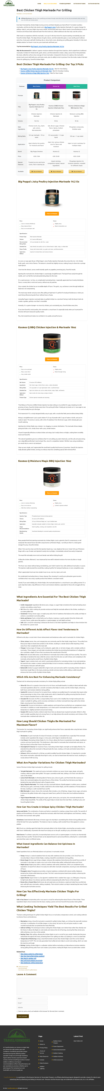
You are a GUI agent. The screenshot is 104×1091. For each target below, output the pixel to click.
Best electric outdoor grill (28, 958)
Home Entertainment (59, 1049)
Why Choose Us (44, 1056)
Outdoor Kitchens (79, 3)
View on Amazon (52, 213)
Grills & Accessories (50, 3)
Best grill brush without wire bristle (31, 960)
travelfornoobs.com (12, 1088)
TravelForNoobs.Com (10, 1077)
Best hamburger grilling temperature (32, 962)
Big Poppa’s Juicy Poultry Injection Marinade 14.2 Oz (47, 46)
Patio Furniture (44, 1063)
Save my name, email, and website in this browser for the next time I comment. (41, 1011)
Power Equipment (65, 3)
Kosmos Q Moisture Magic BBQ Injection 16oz (35, 73)
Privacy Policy (43, 1047)
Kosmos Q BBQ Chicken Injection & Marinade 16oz (36, 71)
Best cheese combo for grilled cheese (32, 954)
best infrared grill (22, 968)
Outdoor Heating (93, 3)
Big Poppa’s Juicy (50, 27)
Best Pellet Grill (78, 1041)
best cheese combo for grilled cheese (27, 970)
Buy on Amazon (37, 171)
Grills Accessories (58, 1059)
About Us (42, 1044)
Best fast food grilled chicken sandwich (32, 956)
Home (39, 3)
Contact (42, 1059)
